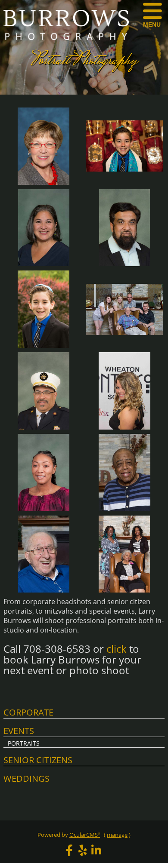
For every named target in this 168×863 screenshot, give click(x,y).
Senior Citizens (37, 760)
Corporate (28, 712)
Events (18, 731)
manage (117, 834)
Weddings (26, 778)
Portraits (24, 743)
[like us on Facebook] (69, 850)
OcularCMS (84, 834)
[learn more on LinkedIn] (96, 850)
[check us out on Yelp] (82, 850)
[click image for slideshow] (43, 184)
